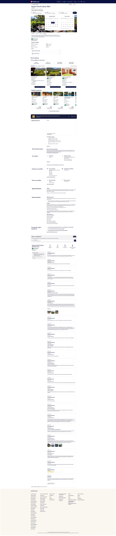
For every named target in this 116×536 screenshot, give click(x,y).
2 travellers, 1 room (64, 13)
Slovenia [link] (35, 486)
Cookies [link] (69, 498)
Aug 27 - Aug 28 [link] (36, 63)
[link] (74, 4)
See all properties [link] (35, 4)
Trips (78, 1)
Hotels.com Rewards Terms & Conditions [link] (72, 503)
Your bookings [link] (51, 495)
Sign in (84, 1)
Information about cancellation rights (52, 152)
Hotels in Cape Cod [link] (42, 511)
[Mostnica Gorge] (60, 445)
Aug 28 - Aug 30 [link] (59, 63)
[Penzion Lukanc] (49, 445)
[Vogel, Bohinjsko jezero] (56, 445)
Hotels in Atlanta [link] (33, 515)
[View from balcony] (53, 312)
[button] (48, 21)
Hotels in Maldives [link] (42, 499)
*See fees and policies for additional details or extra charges (55, 164)
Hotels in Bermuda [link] (42, 501)
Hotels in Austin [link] (33, 514)
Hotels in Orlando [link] (33, 499)
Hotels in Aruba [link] (42, 495)
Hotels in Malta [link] (42, 502)
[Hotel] (49, 312)
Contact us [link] (51, 498)
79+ (74, 30)
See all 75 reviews (34, 40)
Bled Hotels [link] (38, 486)
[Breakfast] (56, 312)
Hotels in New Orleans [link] (34, 501)
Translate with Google (50, 336)
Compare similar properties (54, 111)
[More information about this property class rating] (34, 7)
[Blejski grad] (53, 445)
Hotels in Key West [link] (33, 521)
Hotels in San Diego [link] (33, 502)
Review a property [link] (52, 499)
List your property (69, 1)
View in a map (49, 134)
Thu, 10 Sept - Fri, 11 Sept (51, 13)
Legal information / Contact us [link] (72, 499)
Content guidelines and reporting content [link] (71, 501)
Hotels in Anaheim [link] (33, 527)
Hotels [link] (32, 486)
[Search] (75, 240)
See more (48, 146)
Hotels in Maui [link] (42, 505)
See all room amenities (50, 184)
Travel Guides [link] (79, 498)
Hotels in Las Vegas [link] (33, 495)
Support (75, 1)
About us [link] (79, 495)
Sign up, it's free (73, 116)
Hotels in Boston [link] (33, 518)
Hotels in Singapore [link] (42, 498)
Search (75, 12)
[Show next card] (76, 100)
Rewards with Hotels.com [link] (81, 499)
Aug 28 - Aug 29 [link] (48, 63)
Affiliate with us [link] (61, 496)
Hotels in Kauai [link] (42, 508)
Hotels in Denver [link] (33, 511)
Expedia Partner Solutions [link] (62, 497)
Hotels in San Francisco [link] (34, 505)
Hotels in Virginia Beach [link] (34, 524)
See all (32, 48)
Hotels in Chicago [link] (33, 498)
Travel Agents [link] (61, 500)
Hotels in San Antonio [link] (34, 517)
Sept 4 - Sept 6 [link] (71, 63)
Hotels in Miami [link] (33, 508)
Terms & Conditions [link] (70, 495)
